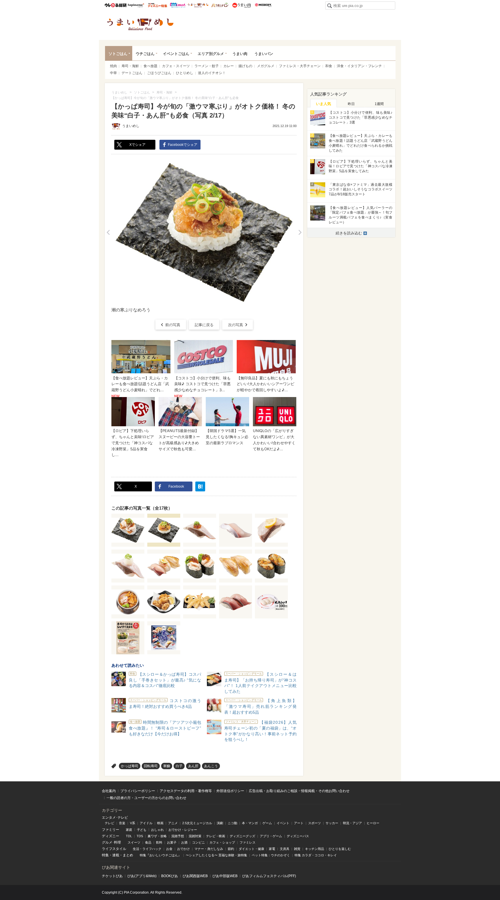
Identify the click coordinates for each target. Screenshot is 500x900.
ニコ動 (232, 823)
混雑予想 (177, 836)
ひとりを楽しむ (340, 849)
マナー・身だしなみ (208, 849)
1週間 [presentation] (379, 104)
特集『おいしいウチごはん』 (160, 855)
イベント (283, 823)
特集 (105, 855)
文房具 (284, 849)
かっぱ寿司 (129, 766)
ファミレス (247, 842)
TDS (140, 836)
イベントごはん (176, 54)
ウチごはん (145, 54)
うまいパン (220, 5)
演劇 (220, 823)
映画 (160, 823)
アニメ (173, 823)
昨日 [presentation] (351, 104)
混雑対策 (195, 836)
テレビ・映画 (215, 836)
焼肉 (113, 66)
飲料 (159, 842)
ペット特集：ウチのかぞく (271, 855)
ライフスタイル (114, 849)
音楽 (122, 823)
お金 (169, 849)
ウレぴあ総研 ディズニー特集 (157, 5)
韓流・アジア (352, 823)
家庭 (129, 829)
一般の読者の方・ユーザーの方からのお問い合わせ (146, 798)
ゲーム (267, 823)
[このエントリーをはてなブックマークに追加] (200, 486)
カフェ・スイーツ (176, 66)
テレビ (109, 823)
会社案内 (109, 791)
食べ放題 (150, 66)
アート (299, 823)
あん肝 (193, 766)
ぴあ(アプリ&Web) (142, 876)
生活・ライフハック (147, 849)
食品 (148, 842)
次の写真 (235, 325)
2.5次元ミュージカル (197, 823)
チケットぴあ (112, 876)
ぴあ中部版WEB (225, 876)
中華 (113, 73)
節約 (231, 849)
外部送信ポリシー (230, 791)
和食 (328, 66)
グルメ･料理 (111, 842)
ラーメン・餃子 (206, 66)
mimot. (177, 5)
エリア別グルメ (211, 54)
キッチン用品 (314, 849)
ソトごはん (118, 54)
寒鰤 (166, 766)
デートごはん (132, 73)
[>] (300, 232)
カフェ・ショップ (222, 842)
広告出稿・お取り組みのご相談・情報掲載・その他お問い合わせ (299, 791)
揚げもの (245, 66)
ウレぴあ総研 (115, 5)
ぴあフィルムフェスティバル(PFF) (269, 876)
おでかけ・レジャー (182, 829)
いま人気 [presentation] (323, 104)
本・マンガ (250, 823)
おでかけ (183, 849)
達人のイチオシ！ (212, 73)
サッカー (332, 823)
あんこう (211, 766)
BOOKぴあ (169, 876)
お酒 (184, 842)
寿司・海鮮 (130, 66)
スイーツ (134, 842)
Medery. (263, 5)
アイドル (146, 823)
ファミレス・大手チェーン (300, 66)
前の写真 (172, 325)
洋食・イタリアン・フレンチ (359, 66)
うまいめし (198, 5)
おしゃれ (157, 829)
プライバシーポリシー (137, 791)
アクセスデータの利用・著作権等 (186, 791)
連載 (115, 855)
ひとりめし (184, 73)
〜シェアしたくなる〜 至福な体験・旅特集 (216, 855)
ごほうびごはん (159, 73)
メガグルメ (265, 66)
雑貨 (297, 849)
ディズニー (110, 836)
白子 (179, 766)
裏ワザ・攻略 (157, 836)
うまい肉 (241, 5)
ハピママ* (135, 5)
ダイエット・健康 (251, 849)
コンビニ (198, 842)
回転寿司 (151, 766)
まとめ (128, 855)
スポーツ (314, 823)
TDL (129, 836)
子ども (141, 829)
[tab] (323, 103)
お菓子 (172, 842)
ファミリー (110, 830)
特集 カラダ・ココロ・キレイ (316, 855)
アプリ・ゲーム (271, 836)
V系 (132, 823)
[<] (108, 232)
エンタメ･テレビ (115, 817)
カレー (228, 66)
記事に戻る (204, 325)
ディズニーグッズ (242, 836)
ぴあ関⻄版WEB (195, 876)
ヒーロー (373, 823)
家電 (272, 849)
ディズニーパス (298, 836)
